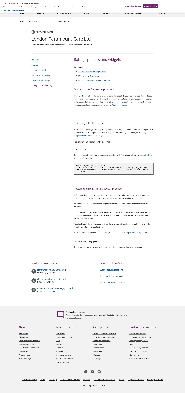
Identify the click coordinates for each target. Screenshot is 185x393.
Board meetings (25, 358)
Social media (97, 351)
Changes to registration (138, 348)
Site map (53, 379)
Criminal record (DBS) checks (140, 358)
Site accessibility (29, 379)
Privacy (122, 379)
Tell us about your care (75, 312)
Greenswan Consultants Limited (53, 279)
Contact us (161, 13)
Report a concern (136, 379)
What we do (23, 337)
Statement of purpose (138, 351)
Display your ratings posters (137, 232)
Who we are (23, 333)
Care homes (60, 333)
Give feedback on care (27, 344)
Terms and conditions (70, 379)
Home (21, 13)
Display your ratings (119, 105)
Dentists (59, 344)
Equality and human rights (29, 348)
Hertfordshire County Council (51, 269)
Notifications (134, 355)
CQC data (96, 355)
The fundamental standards (29, 341)
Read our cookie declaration (14, 10)
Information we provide (112, 276)
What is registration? (137, 333)
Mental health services (64, 358)
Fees (131, 344)
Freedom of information (104, 379)
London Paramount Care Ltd (58, 21)
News (86, 13)
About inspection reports (112, 282)
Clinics (58, 341)
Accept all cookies (150, 6)
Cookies (86, 379)
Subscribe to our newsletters (103, 337)
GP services (60, 348)
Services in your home (64, 337)
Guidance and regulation (134, 13)
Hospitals (59, 351)
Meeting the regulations (138, 341)
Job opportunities (155, 379)
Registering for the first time (140, 337)
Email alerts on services (101, 341)
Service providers (62, 362)
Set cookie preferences (133, 6)
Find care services (64, 13)
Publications (106, 13)
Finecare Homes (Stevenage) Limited (55, 288)
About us (40, 13)
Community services (63, 355)
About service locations (111, 269)
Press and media (25, 355)
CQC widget (96, 358)
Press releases (98, 348)
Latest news (97, 344)
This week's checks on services (104, 333)
